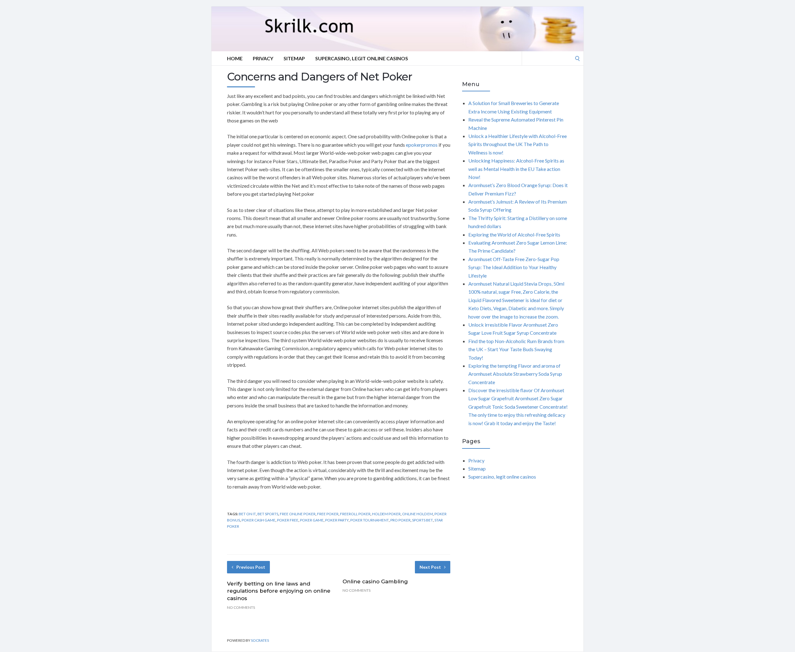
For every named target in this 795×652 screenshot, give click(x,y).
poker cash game (258, 520)
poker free (287, 520)
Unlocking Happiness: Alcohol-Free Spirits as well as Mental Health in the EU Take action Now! (516, 169)
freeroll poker (355, 514)
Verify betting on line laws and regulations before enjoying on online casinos (278, 591)
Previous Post (250, 567)
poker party (337, 520)
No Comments (241, 607)
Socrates (260, 640)
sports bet (422, 520)
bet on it (247, 514)
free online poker (298, 514)
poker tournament (369, 520)
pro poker (400, 520)
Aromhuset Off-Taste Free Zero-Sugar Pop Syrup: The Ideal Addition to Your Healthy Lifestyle (513, 267)
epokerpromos (422, 145)
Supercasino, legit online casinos (361, 58)
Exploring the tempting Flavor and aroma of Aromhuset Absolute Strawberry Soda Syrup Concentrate (515, 374)
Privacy (263, 58)
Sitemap (294, 58)
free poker (327, 514)
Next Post (430, 567)
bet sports (267, 514)
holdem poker (386, 514)
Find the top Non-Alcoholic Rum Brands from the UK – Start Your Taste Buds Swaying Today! (516, 349)
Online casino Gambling (375, 581)
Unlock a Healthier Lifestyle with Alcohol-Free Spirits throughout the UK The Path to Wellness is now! (517, 144)
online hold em (417, 514)
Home (235, 58)
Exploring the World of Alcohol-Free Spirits (514, 234)
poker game (312, 520)
